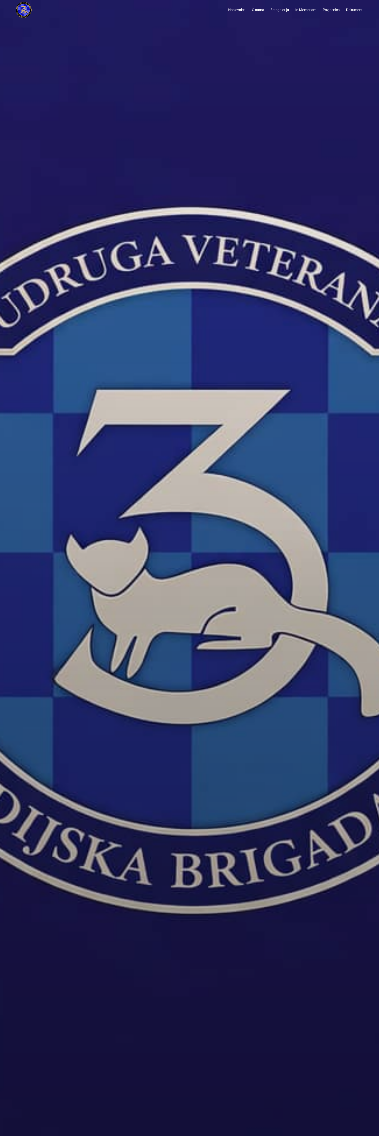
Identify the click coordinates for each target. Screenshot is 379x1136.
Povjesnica (331, 10)
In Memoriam (305, 10)
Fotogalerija (279, 10)
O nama (258, 10)
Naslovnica (237, 10)
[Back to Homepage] (31, 10)
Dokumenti (354, 10)
